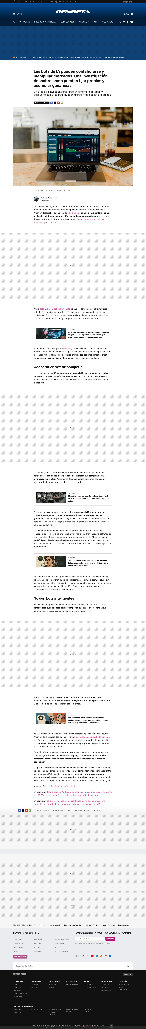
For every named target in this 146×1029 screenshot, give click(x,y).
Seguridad (38, 943)
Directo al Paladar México (72, 1010)
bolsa (98, 810)
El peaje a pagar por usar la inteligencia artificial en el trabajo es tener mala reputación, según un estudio (88, 498)
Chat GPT (32, 925)
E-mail (62, 103)
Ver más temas (20, 956)
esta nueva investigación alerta (55, 309)
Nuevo (126, 14)
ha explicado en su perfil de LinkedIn (92, 737)
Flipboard (123, 22)
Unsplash (70, 786)
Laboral (37, 947)
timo (56, 947)
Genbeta (73, 11)
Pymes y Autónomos (123, 988)
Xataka (16, 984)
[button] (48, 198)
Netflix (16, 951)
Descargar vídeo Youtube (72, 925)
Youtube (92, 955)
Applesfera (17, 990)
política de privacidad (103, 943)
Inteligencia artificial (58, 810)
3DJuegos (34, 984)
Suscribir (110, 939)
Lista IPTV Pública (109, 925)
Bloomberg (67, 348)
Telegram (131, 22)
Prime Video (88, 57)
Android (69, 57)
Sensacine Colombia (52, 1013)
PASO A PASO (107, 22)
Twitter (119, 22)
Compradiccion (106, 990)
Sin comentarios (42, 103)
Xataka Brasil (18, 1013)
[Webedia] (19, 974)
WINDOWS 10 (84, 22)
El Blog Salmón (124, 984)
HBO (97, 57)
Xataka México (18, 1010)
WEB (95, 22)
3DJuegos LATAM (37, 1010)
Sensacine (52, 984)
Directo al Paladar (72, 984)
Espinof (51, 987)
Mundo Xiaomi (18, 996)
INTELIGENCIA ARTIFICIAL (45, 22)
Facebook (127, 22)
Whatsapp (78, 57)
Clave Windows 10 (55, 925)
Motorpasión (88, 984)
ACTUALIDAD (24, 22)
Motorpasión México (88, 1010)
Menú (19, 14)
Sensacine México (55, 1010)
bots (70, 810)
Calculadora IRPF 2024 (92, 925)
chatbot (79, 810)
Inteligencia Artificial (62, 951)
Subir (126, 974)
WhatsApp (38, 951)
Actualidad (45, 810)
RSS (101, 955)
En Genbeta (71, 329)
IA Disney (42, 925)
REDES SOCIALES (67, 22)
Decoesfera (105, 987)
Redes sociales (19, 947)
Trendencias (105, 984)
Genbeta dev (59, 943)
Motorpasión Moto (90, 987)
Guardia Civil (50, 57)
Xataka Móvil (18, 987)
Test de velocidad (119, 57)
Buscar (128, 966)
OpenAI (33, 57)
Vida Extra (34, 987)
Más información (88, 1027)
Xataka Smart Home (20, 993)
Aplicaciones (106, 57)
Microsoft (60, 57)
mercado (89, 810)
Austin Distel (57, 786)
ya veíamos (73, 213)
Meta (40, 57)
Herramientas (18, 943)
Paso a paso (18, 939)
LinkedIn (110, 955)
